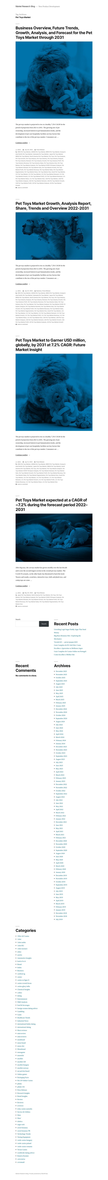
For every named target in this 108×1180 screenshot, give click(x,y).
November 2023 (61, 750)
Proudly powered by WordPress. (38, 1173)
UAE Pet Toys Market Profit (24, 183)
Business (39, 291)
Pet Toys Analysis (60, 156)
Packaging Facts (23, 1077)
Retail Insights (22, 1096)
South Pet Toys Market (58, 172)
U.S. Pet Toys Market (34, 174)
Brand (19, 964)
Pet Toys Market (29, 304)
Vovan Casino (22, 1150)
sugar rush (21, 1124)
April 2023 (59, 772)
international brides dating (26, 1024)
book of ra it (21, 961)
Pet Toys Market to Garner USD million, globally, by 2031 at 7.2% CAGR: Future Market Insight (51, 345)
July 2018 (59, 919)
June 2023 (59, 765)
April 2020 (59, 863)
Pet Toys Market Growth (49, 167)
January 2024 (60, 743)
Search (18, 619)
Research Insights (23, 1093)
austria (19, 955)
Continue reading (23, 143)
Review (20, 1099)
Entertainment (22, 999)
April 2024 (59, 734)
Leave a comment (22, 187)
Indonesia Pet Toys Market (41, 154)
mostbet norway (22, 1068)
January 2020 (60, 872)
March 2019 (60, 904)
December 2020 (61, 841)
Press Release (40, 149)
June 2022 (59, 803)
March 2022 (60, 813)
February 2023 (61, 778)
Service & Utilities (23, 1112)
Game (19, 1015)
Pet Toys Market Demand (33, 306)
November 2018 (61, 916)
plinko (19, 1084)
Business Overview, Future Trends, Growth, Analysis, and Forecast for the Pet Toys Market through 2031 (54, 33)
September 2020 (61, 850)
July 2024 (59, 725)
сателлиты (21, 1159)
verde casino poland (24, 1143)
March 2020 (60, 866)
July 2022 (59, 800)
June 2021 (59, 825)
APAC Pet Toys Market (24, 152)
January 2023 (60, 781)
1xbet (19, 939)
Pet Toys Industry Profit (54, 161)
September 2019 (61, 885)
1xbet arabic (21, 942)
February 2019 (61, 907)
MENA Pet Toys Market (22, 156)
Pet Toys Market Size (45, 172)
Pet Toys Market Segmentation (25, 311)
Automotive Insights (24, 958)
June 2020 (59, 856)
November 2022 (61, 787)
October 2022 (60, 791)
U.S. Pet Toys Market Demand (50, 174)
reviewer (20, 1106)
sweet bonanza (22, 1128)
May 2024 (59, 731)
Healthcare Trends (23, 1018)
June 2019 (59, 894)
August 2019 (60, 888)
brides (19, 967)
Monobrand (21, 1049)
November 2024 (61, 712)
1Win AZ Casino (23, 936)
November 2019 (61, 878)
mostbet (20, 1058)
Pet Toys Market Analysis (27, 165)
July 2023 (59, 762)
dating (19, 996)
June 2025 (59, 690)
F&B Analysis (22, 1002)
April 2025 (59, 696)
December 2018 (61, 913)
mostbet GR (21, 1062)
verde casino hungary (24, 1140)
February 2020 (61, 869)
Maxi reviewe (22, 1030)
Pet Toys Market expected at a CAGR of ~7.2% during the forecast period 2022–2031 (51, 505)
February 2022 (61, 816)
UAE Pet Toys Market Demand (37, 181)
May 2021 (59, 828)
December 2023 (61, 747)
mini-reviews (21, 1037)
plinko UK (21, 1087)
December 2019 (61, 875)
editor (19, 149)
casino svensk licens (24, 983)
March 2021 (60, 835)
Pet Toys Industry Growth (39, 161)
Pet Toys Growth (20, 158)
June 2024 (59, 728)
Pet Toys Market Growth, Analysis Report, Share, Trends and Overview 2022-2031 (53, 205)
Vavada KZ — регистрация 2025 (66, 642)
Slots (19, 1115)
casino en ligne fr (23, 980)
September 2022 (61, 794)
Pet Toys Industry (42, 158)
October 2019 (60, 882)
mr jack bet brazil (23, 1071)
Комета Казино (23, 1156)
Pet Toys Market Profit (27, 308)
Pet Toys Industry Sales (36, 163)
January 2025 (60, 706)
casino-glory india (23, 986)
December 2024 (61, 709)
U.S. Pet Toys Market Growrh (29, 480)
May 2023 (59, 769)
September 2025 (61, 681)
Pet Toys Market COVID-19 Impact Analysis (48, 165)
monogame (21, 1052)
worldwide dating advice (25, 1153)
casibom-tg (21, 974)
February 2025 (61, 703)
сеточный (20, 1162)
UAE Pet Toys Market (51, 178)
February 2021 (61, 838)
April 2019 (59, 900)
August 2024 (60, 721)
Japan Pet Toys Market (56, 154)
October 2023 (60, 753)
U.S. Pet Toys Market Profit (36, 176)
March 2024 (60, 737)
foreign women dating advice (27, 1008)
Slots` (19, 1118)
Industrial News (22, 1021)
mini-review (21, 1033)
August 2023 (60, 759)
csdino (19, 993)
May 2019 (59, 897)
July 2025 (59, 687)
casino (19, 977)
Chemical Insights (23, 989)
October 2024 (60, 715)
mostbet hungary (23, 1065)
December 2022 (61, 784)
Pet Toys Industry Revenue (35, 302)
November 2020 (61, 844)
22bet (19, 952)
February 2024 (61, 740)
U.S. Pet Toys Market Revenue (53, 176)
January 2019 (60, 910)
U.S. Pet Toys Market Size (37, 178)
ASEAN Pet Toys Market (38, 152)
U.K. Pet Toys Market (22, 174)
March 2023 (60, 775)
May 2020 (59, 860)
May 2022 (59, 806)
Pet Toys (51, 156)
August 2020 (60, 853)
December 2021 (61, 822)
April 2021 (59, 831)
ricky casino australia (24, 1109)
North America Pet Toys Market (39, 156)
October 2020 (60, 847)
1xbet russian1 (22, 949)
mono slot (20, 1046)
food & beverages (23, 1005)
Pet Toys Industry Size (50, 163)
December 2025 (61, 671)
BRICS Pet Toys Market (52, 152)
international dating (24, 1027)
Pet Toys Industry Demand (23, 161)
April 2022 (59, 809)
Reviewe (20, 1102)
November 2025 (61, 674)
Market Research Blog (25, 6)
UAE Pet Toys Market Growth (55, 181)
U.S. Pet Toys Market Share (34, 482)
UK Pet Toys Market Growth (55, 322)
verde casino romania (24, 1146)
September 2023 (61, 756)
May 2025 (59, 693)
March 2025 (60, 699)
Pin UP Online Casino (25, 1080)
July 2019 (59, 891)
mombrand (21, 1040)
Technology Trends (24, 1134)
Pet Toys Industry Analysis (55, 158)
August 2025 (60, 684)
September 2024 (61, 718)
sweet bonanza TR (23, 1131)
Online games (22, 1074)
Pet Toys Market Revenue (31, 170)
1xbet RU (20, 945)
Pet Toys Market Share (31, 172)
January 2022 (60, 819)
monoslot (20, 1055)
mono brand (21, 1043)
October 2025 (60, 677)
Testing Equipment (23, 1137)
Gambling (20, 1011)
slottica (19, 1121)
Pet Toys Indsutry (31, 158)
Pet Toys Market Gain (35, 167)
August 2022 (60, 797)
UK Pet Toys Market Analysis (40, 183)
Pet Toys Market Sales (46, 170)
